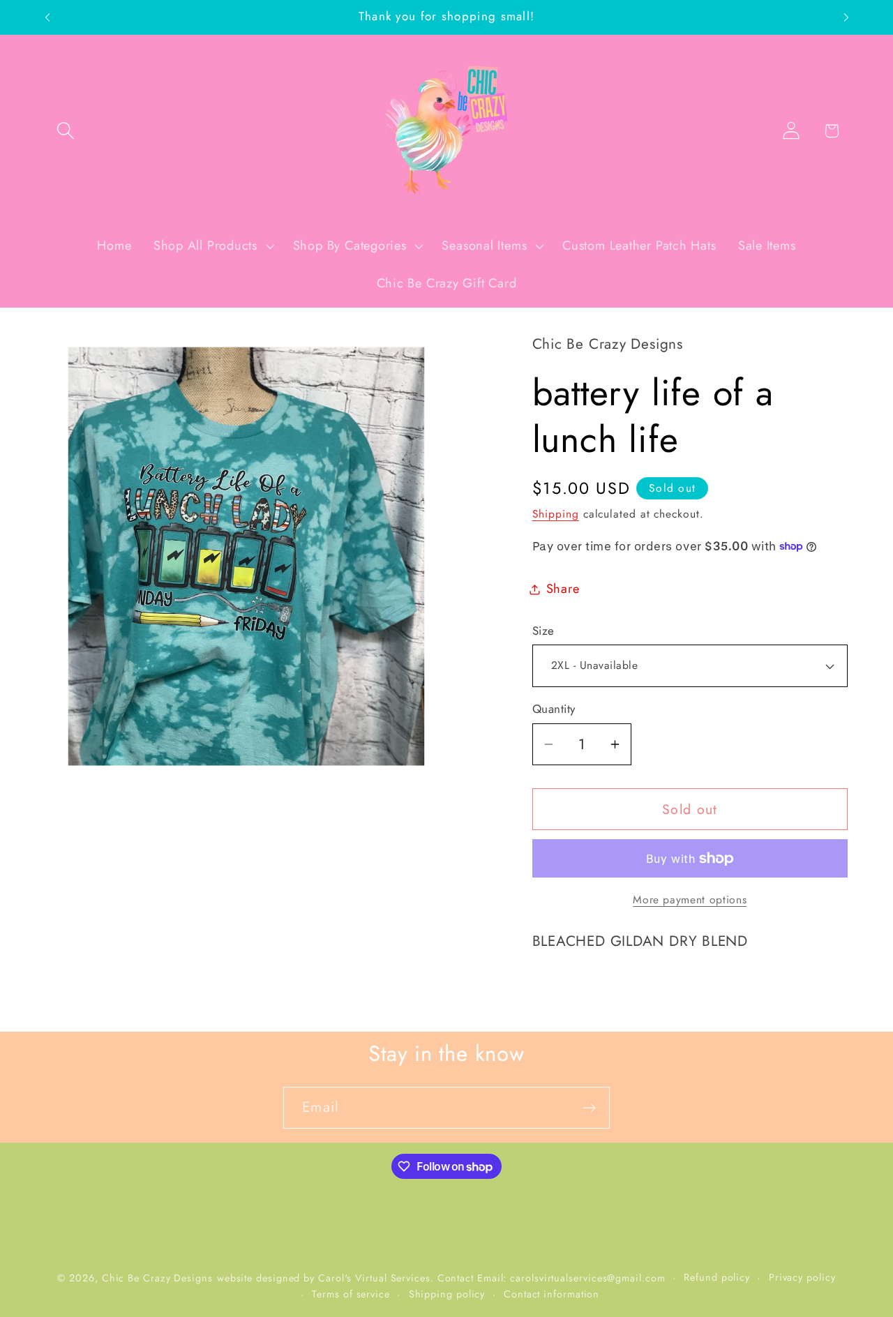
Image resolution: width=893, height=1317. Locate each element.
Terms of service (351, 1294)
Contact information (551, 1294)
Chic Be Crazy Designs (157, 1278)
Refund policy (717, 1277)
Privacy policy (802, 1277)
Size (543, 631)
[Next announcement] (846, 17)
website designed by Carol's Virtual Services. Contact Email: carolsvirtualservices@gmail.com (441, 1278)
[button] (65, 131)
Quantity (554, 709)
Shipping (555, 514)
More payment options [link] (689, 900)
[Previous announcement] (47, 17)
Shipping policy (447, 1294)
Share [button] (563, 589)
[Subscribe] (589, 1108)
